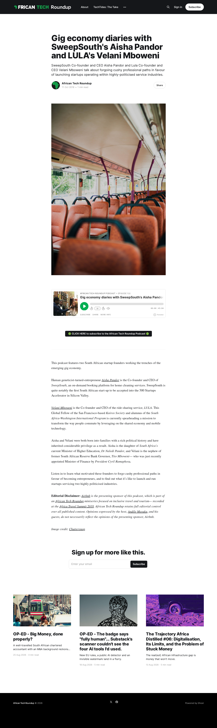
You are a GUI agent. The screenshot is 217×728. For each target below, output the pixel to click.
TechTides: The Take (105, 7)
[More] (124, 7)
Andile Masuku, (138, 511)
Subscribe (195, 7)
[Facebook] (116, 702)
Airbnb (85, 496)
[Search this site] (168, 7)
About (84, 7)
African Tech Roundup (77, 83)
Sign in (178, 7)
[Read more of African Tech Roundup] (55, 85)
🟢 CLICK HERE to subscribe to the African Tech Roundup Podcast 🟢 (108, 333)
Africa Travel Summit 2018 (76, 506)
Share (159, 85)
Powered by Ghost (194, 703)
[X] (111, 702)
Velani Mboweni (61, 407)
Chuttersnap (77, 529)
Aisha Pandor (110, 380)
